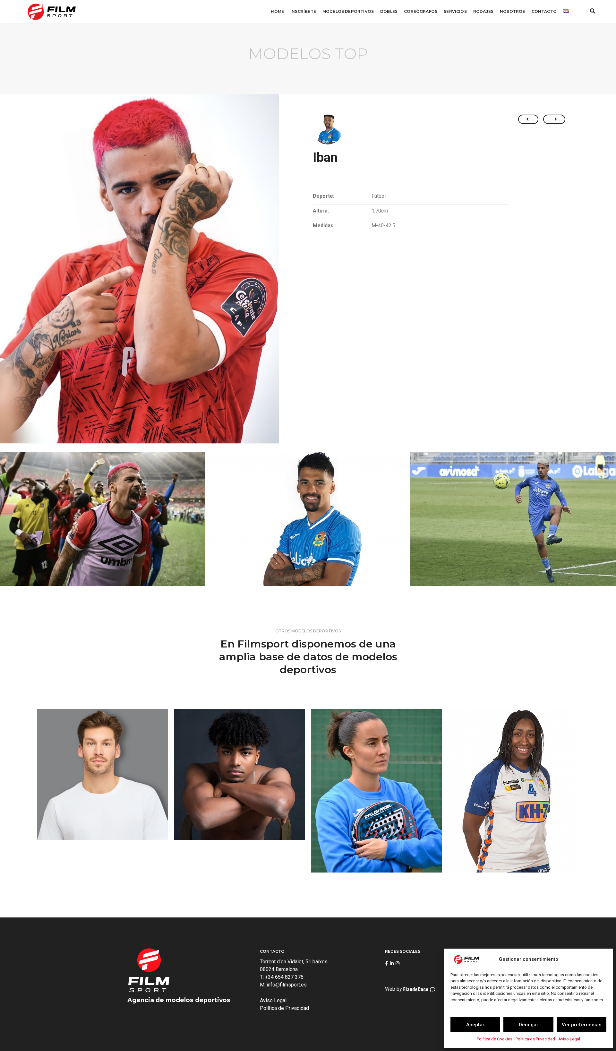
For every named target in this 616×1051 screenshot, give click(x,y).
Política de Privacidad (535, 1039)
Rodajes (483, 11)
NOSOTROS (512, 11)
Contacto (544, 11)
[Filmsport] (51, 11)
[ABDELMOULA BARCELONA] (239, 774)
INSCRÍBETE (303, 11)
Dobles (389, 11)
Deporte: (323, 196)
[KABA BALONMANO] (513, 791)
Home (277, 11)
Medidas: (324, 225)
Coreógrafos (420, 11)
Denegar (528, 1025)
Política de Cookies (494, 1039)
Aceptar (475, 1025)
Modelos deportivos (348, 11)
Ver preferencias (581, 1025)
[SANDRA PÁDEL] (376, 791)
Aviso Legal (569, 1039)
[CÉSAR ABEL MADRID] (102, 774)
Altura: (321, 211)
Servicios (455, 11)
